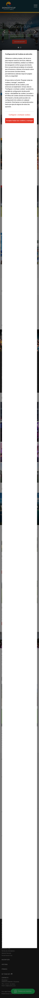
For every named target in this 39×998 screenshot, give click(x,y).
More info (8, 110)
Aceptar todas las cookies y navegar (19, 120)
